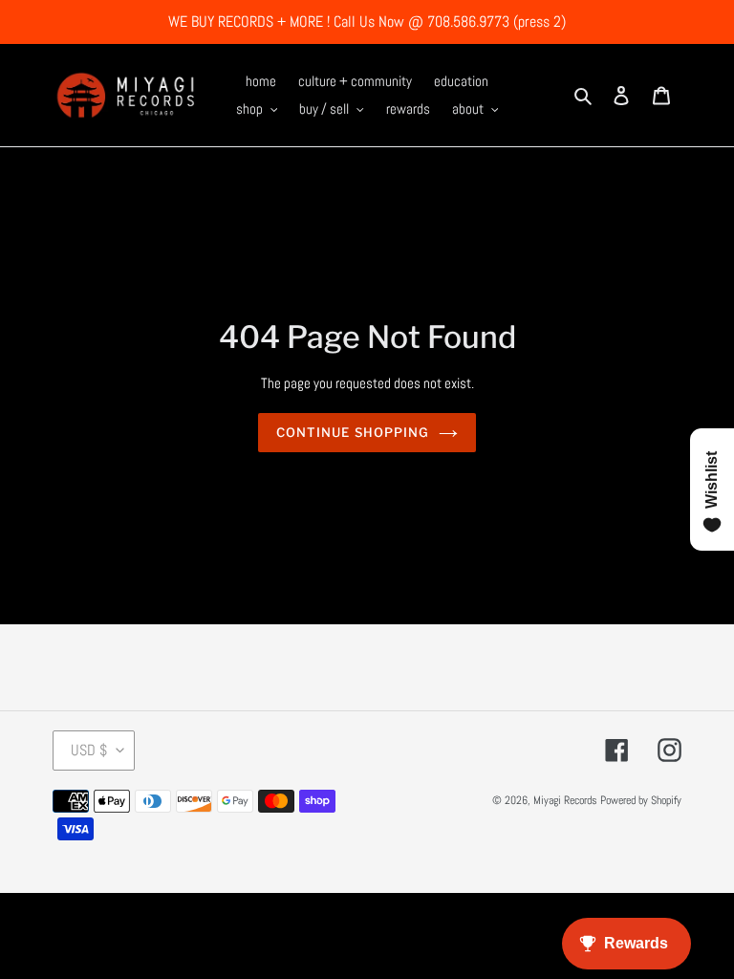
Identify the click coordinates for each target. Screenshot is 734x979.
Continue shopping (352, 432)
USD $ (89, 750)
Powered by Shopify (640, 800)
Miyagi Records (565, 800)
